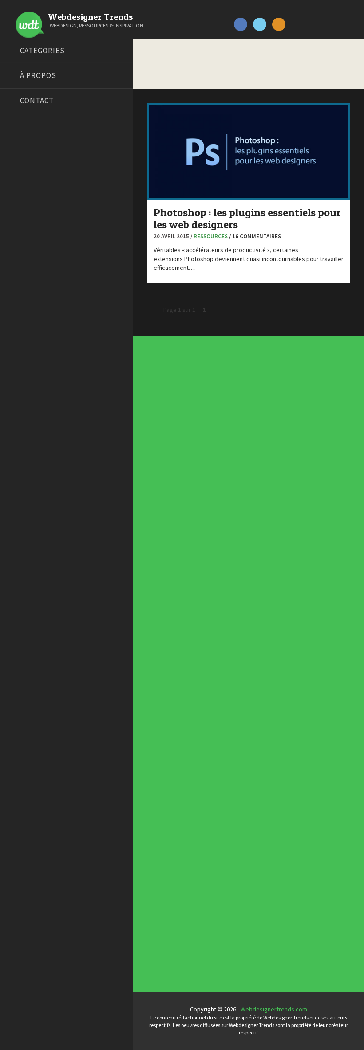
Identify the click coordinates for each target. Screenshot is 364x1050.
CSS (165, 516)
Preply (17, 284)
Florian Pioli (24, 240)
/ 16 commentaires (255, 236)
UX (163, 649)
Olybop (18, 273)
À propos (38, 75)
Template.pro (26, 306)
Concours (172, 503)
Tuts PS (18, 328)
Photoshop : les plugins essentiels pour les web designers (247, 218)
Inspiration (174, 556)
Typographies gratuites (191, 778)
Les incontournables (187, 752)
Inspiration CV (178, 805)
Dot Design (23, 229)
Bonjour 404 (24, 173)
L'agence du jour (181, 583)
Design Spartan (29, 218)
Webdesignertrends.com (274, 1009)
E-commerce (177, 543)
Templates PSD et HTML (191, 818)
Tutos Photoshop (31, 317)
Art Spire (20, 151)
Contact (37, 100)
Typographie (177, 636)
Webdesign (175, 662)
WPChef (19, 339)
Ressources (211, 236)
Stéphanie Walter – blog (40, 295)
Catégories (42, 50)
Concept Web (178, 490)
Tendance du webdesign (192, 765)
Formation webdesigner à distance (55, 251)
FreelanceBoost (30, 262)
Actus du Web (178, 476)
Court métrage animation (42, 184)
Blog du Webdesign (34, 162)
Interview (172, 569)
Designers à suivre (184, 529)
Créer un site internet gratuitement (55, 195)
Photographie (178, 596)
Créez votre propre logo (41, 206)
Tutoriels (171, 622)
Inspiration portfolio (186, 792)
